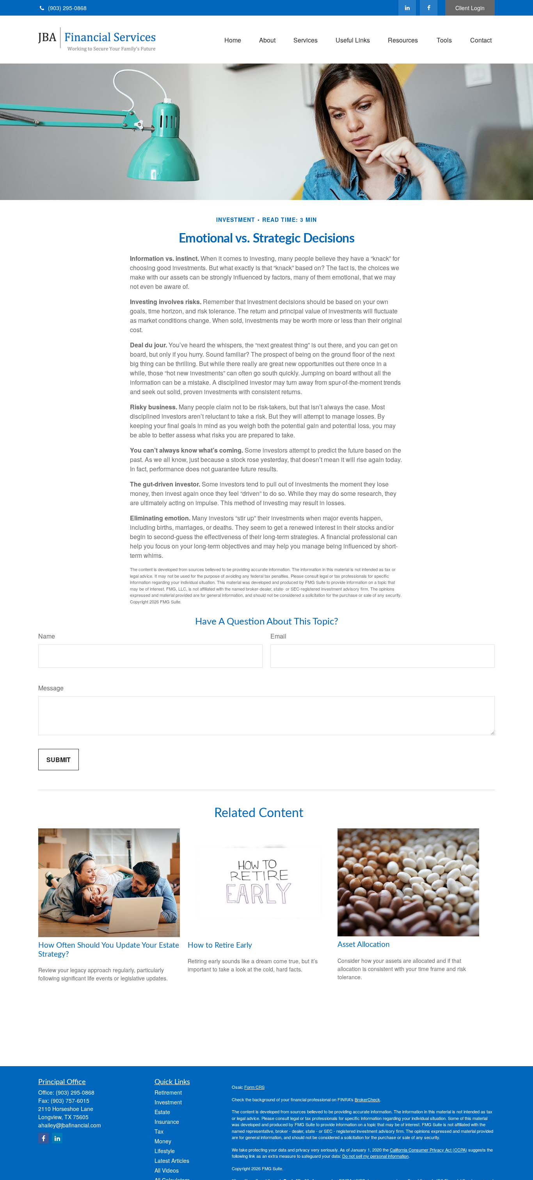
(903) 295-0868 (67, 8)
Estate (162, 1112)
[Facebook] (428, 8)
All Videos (167, 1170)
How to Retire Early (220, 945)
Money (163, 1141)
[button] (232, 40)
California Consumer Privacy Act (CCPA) (428, 1149)
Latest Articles (172, 1160)
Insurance (167, 1121)
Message (51, 687)
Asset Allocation (364, 944)
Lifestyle (165, 1151)
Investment (168, 1102)
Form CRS (254, 1087)
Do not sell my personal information (375, 1156)
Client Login (470, 8)
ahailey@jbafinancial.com (69, 1125)
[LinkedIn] (407, 8)
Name (46, 636)
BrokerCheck (367, 1099)
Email (278, 636)
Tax (159, 1131)
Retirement (168, 1092)
